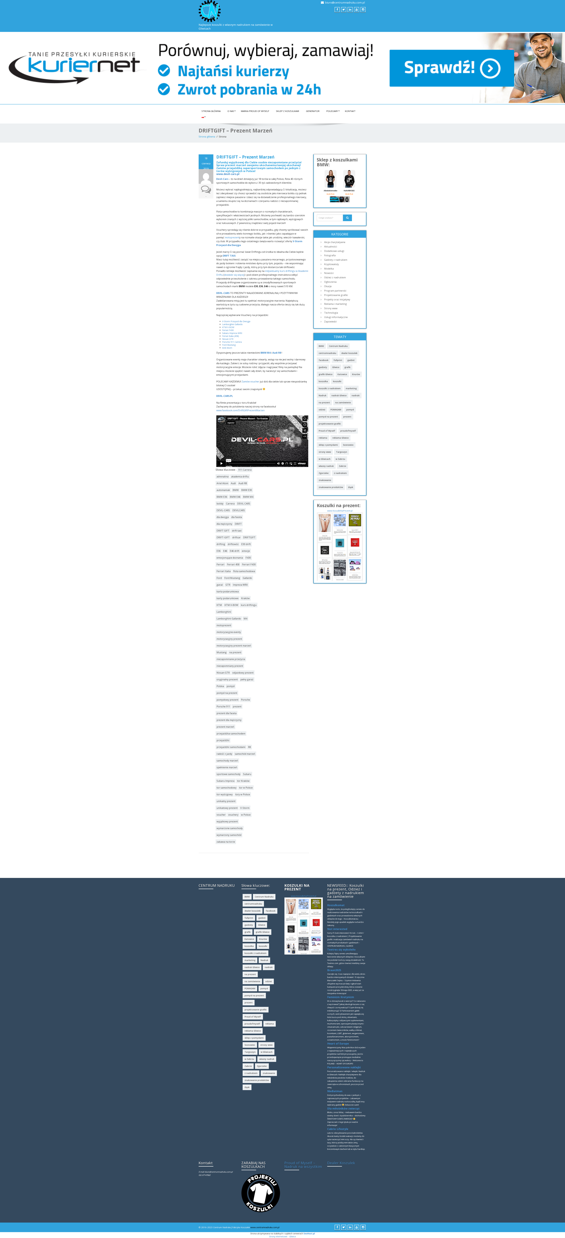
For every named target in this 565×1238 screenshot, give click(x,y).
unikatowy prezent (227, 808)
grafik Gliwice (325, 374)
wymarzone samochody (230, 828)
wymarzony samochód (229, 835)
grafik (347, 367)
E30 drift (246, 544)
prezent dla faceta (226, 713)
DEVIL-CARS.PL (224, 396)
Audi (233, 483)
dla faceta (236, 517)
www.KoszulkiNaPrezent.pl (340, 510)
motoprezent (232, 237)
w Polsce (246, 814)
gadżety (323, 367)
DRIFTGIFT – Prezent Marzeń (245, 157)
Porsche (245, 699)
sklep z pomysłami (328, 444)
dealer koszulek (349, 353)
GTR (228, 584)
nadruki (356, 395)
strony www (325, 452)
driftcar (236, 537)
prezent (237, 706)
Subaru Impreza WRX (232, 333)
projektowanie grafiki (330, 423)
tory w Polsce (242, 794)
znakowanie (325, 480)
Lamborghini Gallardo (232, 324)
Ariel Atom (227, 347)
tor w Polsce (246, 787)
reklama (323, 437)
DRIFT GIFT (223, 530)
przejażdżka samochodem (231, 733)
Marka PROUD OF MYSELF (255, 111)
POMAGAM (335, 409)
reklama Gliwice (340, 437)
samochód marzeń (245, 753)
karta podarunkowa (228, 591)
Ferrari (220, 564)
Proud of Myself (327, 430)
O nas (230, 111)
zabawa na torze (226, 841)
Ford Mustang (229, 344)
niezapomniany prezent (230, 666)
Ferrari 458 (233, 564)
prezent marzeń (225, 726)
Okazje (328, 286)
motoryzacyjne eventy (229, 632)
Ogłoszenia (330, 281)
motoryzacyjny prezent (229, 638)
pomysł (231, 686)
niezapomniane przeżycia (231, 659)
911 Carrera (244, 469)
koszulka (323, 381)
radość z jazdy (224, 753)
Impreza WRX (240, 584)
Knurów (356, 374)
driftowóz (233, 544)
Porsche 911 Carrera (232, 342)
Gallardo (247, 578)
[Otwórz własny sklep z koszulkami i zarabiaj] (260, 1192)
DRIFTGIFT (249, 537)
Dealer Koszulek (341, 1162)
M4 (245, 618)
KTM (219, 605)
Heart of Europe (338, 1043)
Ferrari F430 (228, 330)
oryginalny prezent (227, 679)
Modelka (329, 268)
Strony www (330, 308)
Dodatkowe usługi (334, 251)
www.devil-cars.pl (227, 174)
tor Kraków (243, 780)
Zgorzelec (324, 473)
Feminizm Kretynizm (340, 997)
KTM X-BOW (228, 327)
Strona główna (211, 111)
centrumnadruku (327, 353)
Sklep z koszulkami (287, 111)
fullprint (338, 360)
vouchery (233, 814)
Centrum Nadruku (338, 346)
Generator (312, 111)
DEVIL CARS (243, 503)
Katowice (342, 374)
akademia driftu (240, 476)
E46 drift (234, 551)
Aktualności (330, 246)
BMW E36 (222, 496)
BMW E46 (235, 496)
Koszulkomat (336, 905)
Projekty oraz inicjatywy (337, 299)
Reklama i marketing (335, 303)
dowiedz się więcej (234, 274)
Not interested (337, 929)
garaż (220, 584)
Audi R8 (276, 352)
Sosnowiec (348, 444)
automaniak (223, 490)
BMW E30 (246, 490)
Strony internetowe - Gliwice (282, 1236)
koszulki (337, 381)
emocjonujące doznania (230, 557)
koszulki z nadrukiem (330, 388)
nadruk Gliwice (339, 395)
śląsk (350, 487)
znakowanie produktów (331, 487)
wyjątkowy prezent (227, 821)
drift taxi (237, 530)
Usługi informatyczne (336, 317)
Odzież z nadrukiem (335, 277)
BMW (236, 490)
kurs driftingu (248, 605)
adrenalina (223, 476)
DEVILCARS (238, 510)
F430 (248, 557)
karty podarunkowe (228, 598)
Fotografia (330, 255)
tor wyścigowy (225, 794)
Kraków (245, 598)
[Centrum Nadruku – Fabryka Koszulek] (239, 11)
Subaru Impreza (225, 780)
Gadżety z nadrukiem (335, 259)
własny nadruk (326, 466)
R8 (249, 747)
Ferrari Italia (224, 571)
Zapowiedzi (330, 321)
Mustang (222, 652)
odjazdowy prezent (243, 672)
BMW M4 (266, 352)
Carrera (230, 503)
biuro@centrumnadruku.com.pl (345, 2)
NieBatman (334, 1091)
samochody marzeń (227, 760)
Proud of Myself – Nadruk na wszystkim (303, 1164)
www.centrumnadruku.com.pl (264, 1227)
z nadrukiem (340, 473)
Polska (220, 686)
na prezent (235, 652)
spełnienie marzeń (227, 767)
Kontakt (350, 111)
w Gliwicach (324, 459)
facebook (323, 360)
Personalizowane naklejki (344, 1067)
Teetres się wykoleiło (341, 949)
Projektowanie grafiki (336, 295)
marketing (351, 388)
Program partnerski (335, 290)
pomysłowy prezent (227, 699)
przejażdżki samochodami (231, 747)
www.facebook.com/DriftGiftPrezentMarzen (240, 410)
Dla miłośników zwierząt (343, 1108)
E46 (225, 551)
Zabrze (342, 466)
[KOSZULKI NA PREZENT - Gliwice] (340, 546)
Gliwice (335, 367)
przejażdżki (223, 740)
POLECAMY (332, 111)
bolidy (220, 503)
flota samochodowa (244, 571)
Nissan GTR (227, 339)
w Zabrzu (340, 459)
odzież (322, 409)
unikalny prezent (226, 801)
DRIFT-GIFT (223, 537)
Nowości (329, 273)
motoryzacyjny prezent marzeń (234, 645)
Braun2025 (334, 970)
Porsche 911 (223, 706)
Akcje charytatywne (334, 242)
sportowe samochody (228, 774)
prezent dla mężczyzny (229, 720)
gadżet (351, 360)
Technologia (331, 312)
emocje (246, 551)
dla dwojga (223, 517)
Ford (219, 578)
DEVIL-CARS (223, 293)
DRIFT (238, 523)
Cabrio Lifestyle (337, 1129)
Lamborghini (224, 611)
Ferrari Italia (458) (230, 336)
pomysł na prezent (227, 693)
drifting (221, 544)
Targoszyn (341, 452)
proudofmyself (348, 430)
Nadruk (322, 395)
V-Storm (244, 808)
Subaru (247, 774)
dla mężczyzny (224, 523)
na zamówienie (343, 402)
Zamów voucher (250, 381)
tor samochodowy (226, 787)
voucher (221, 814)
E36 (219, 551)
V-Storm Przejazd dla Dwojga (236, 321)
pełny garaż (246, 679)
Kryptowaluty (331, 264)
